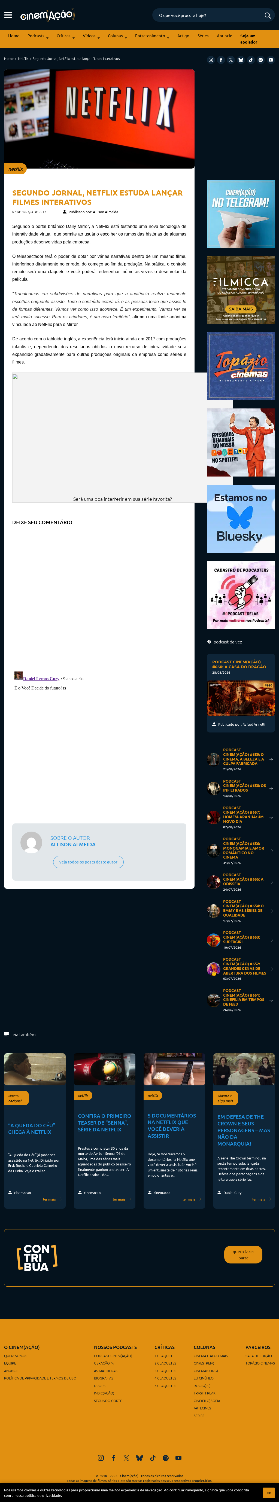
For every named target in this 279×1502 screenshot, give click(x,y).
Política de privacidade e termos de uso (40, 1378)
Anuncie (224, 35)
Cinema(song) (206, 1370)
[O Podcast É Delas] (241, 594)
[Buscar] (268, 16)
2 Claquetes (165, 1363)
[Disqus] (99, 597)
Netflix (23, 58)
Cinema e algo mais (211, 1355)
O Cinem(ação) (22, 1347)
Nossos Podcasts (115, 1347)
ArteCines (202, 1408)
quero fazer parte (243, 1254)
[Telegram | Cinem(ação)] (241, 212)
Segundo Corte (108, 1400)
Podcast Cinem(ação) (113, 1355)
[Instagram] (211, 60)
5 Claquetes (165, 1385)
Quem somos (15, 1355)
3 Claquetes (165, 1370)
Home (13, 35)
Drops (99, 1385)
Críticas (64, 35)
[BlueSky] (241, 60)
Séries (203, 35)
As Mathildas (105, 1370)
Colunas (115, 35)
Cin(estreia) (204, 1363)
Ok (269, 1493)
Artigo (183, 35)
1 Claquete (164, 1355)
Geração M (104, 1363)
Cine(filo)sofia (207, 1400)
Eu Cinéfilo (204, 1378)
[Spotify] (261, 60)
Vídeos (89, 35)
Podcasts (36, 35)
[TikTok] (251, 60)
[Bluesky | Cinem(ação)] (241, 517)
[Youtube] (271, 60)
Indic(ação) (104, 1393)
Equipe (10, 1363)
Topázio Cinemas (260, 1363)
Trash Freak (205, 1393)
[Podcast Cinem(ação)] (241, 441)
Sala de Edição (258, 1355)
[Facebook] (221, 60)
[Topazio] (241, 365)
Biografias (103, 1378)
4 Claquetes (165, 1378)
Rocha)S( (202, 1385)
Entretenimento (150, 35)
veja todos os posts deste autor (88, 861)
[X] (231, 60)
